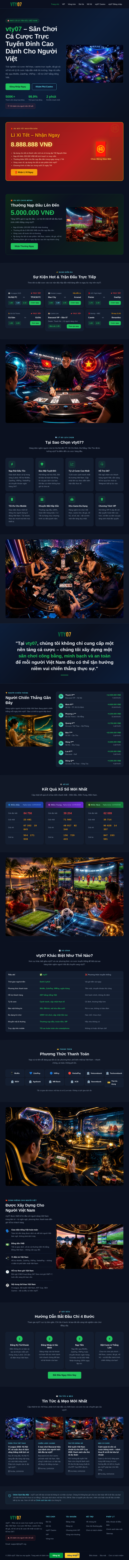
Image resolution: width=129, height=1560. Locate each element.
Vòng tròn (72, 4)
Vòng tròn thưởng (73, 1535)
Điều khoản (93, 1555)
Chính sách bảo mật (43, 1500)
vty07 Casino (100, 4)
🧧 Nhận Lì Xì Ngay (24, 172)
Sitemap (109, 1533)
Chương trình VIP (73, 1530)
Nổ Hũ (89, 4)
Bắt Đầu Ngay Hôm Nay (64, 1375)
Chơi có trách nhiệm (94, 1530)
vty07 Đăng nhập (115, 4)
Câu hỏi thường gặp (94, 1526)
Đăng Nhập (72, 1555)
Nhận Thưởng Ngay (24, 246)
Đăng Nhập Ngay (18, 87)
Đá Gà (81, 4)
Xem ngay (35, 323)
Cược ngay (35, 303)
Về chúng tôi (91, 1522)
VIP (63, 4)
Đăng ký (69, 1526)
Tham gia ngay (74, 326)
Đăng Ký (56, 1555)
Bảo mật (103, 1555)
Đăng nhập (70, 1522)
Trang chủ (55, 4)
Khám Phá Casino (44, 87)
